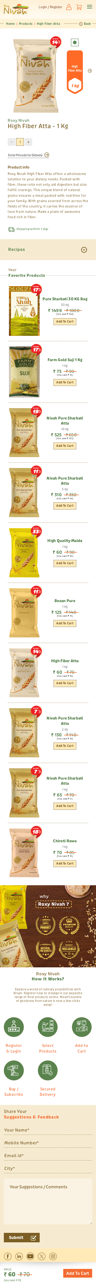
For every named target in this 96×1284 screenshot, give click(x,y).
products (26, 24)
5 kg (65, 489)
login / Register (50, 7)
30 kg (65, 305)
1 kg (65, 366)
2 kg (65, 729)
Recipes (16, 249)
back (87, 24)
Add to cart (64, 446)
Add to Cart (77, 1273)
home (10, 24)
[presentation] (90, 70)
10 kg (65, 429)
